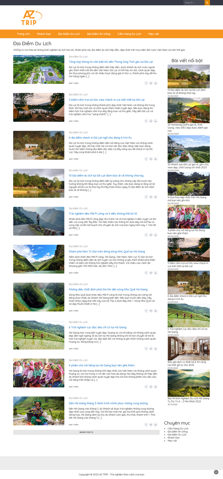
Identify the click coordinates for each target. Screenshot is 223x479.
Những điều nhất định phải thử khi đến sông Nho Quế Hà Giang (108, 289)
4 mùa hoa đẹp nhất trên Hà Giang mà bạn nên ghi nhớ (187, 199)
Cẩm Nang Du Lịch (129, 34)
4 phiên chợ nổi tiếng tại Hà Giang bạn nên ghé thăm (102, 365)
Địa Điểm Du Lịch (69, 34)
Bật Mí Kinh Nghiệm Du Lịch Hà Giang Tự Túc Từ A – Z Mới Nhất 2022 (188, 400)
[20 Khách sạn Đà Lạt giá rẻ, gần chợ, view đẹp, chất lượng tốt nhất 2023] (189, 149)
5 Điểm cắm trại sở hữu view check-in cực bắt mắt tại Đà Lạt (107, 99)
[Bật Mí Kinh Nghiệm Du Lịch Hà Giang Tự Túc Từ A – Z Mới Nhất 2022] (189, 383)
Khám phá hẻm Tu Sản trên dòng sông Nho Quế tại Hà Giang (107, 251)
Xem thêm (73, 83)
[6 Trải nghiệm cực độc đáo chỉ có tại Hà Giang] (189, 315)
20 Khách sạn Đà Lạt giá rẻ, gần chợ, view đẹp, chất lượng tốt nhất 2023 (188, 166)
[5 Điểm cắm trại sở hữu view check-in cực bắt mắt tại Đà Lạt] (189, 250)
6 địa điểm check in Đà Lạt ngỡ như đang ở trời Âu (100, 137)
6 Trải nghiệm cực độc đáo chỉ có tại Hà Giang (97, 327)
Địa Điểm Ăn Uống (98, 34)
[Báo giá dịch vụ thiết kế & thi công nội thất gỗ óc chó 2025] (189, 348)
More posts (86, 432)
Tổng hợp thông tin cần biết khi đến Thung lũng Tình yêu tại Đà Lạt (111, 62)
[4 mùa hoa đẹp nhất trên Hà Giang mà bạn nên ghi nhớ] (189, 184)
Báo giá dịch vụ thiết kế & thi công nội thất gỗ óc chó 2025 (187, 363)
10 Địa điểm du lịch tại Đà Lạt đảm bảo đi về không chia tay (106, 175)
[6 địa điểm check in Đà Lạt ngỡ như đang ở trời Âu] (189, 282)
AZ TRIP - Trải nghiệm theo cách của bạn (121, 474)
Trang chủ (23, 34)
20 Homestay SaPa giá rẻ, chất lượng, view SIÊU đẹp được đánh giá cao (188, 127)
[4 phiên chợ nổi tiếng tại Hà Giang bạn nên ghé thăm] (189, 217)
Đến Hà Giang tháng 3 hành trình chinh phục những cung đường (108, 403)
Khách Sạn (44, 34)
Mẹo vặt (154, 34)
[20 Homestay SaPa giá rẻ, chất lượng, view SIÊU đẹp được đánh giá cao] (189, 110)
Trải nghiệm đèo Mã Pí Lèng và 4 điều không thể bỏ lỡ (103, 213)
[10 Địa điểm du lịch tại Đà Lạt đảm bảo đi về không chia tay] (189, 76)
